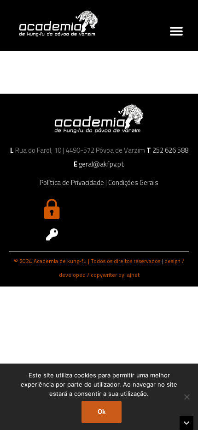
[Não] (186, 396)
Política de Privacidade (72, 182)
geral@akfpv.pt (101, 164)
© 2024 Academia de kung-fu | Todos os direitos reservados (87, 261)
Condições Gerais (133, 182)
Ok (101, 411)
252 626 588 (170, 150)
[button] (176, 31)
